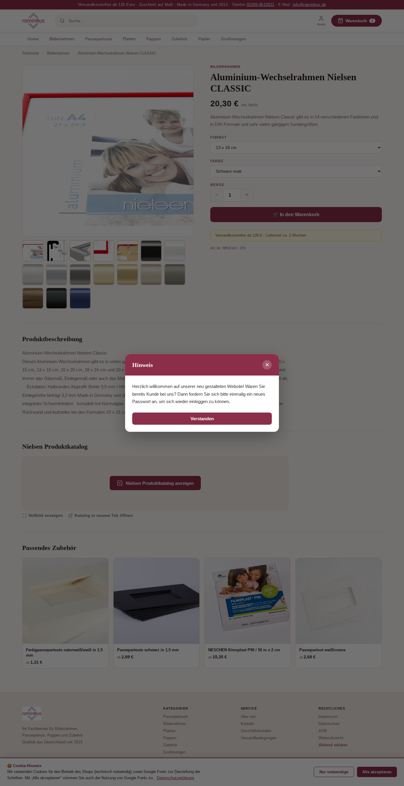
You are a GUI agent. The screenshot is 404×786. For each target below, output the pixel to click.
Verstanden (202, 418)
